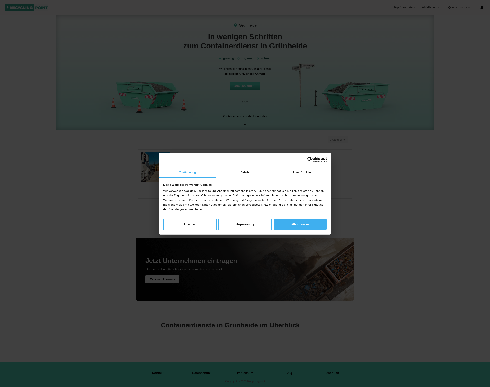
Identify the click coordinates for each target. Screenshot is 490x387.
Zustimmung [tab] (187, 172)
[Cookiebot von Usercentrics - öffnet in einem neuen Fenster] (310, 160)
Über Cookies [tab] (302, 172)
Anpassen (243, 224)
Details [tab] (245, 172)
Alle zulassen (300, 224)
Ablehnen (190, 224)
